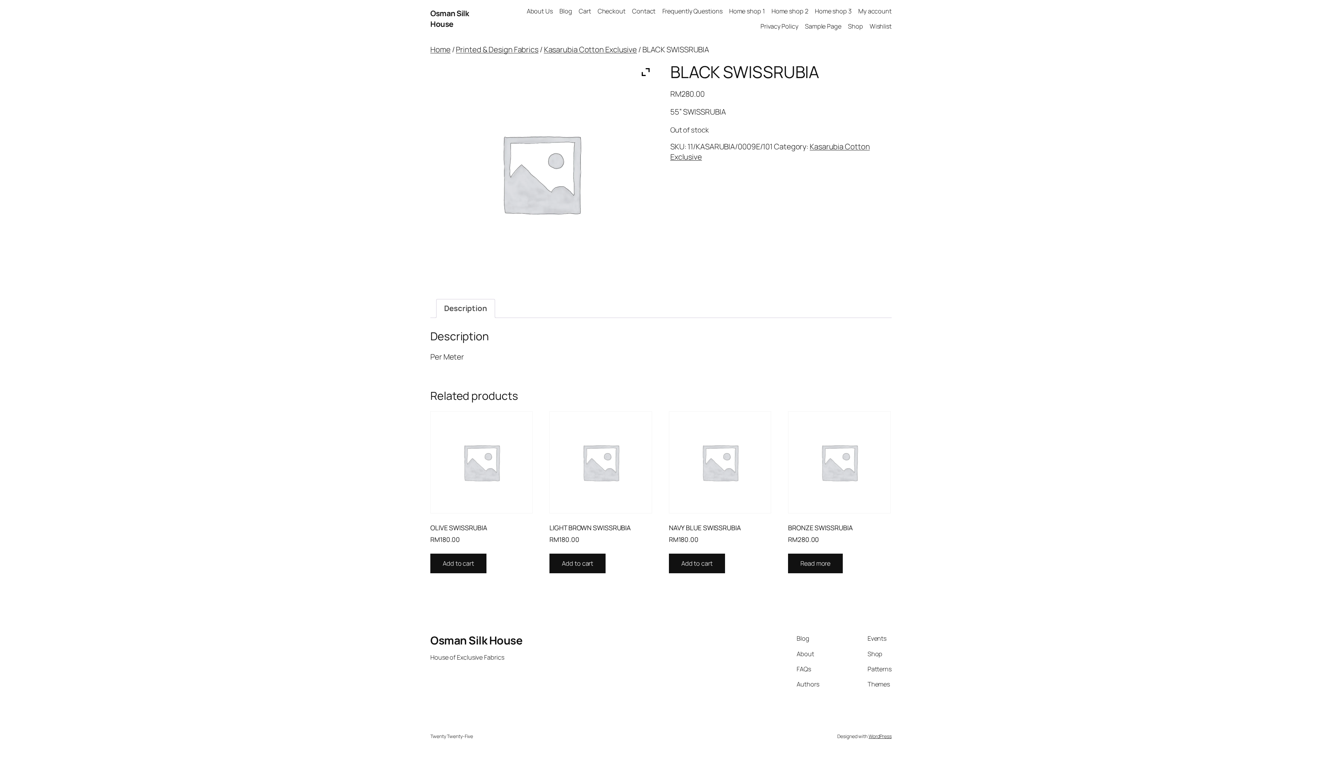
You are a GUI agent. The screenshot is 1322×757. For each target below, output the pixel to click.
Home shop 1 (747, 11)
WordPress (880, 736)
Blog (565, 11)
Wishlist (881, 26)
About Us (540, 11)
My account (875, 11)
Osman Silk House (449, 18)
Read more (815, 563)
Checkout (612, 11)
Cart (585, 11)
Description (465, 308)
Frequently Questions (692, 11)
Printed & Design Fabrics (497, 49)
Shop (855, 26)
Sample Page (823, 26)
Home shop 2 (790, 11)
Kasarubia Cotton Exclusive (590, 49)
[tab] (465, 308)
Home (440, 49)
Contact (643, 11)
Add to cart (458, 563)
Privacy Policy (779, 26)
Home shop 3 (833, 11)
